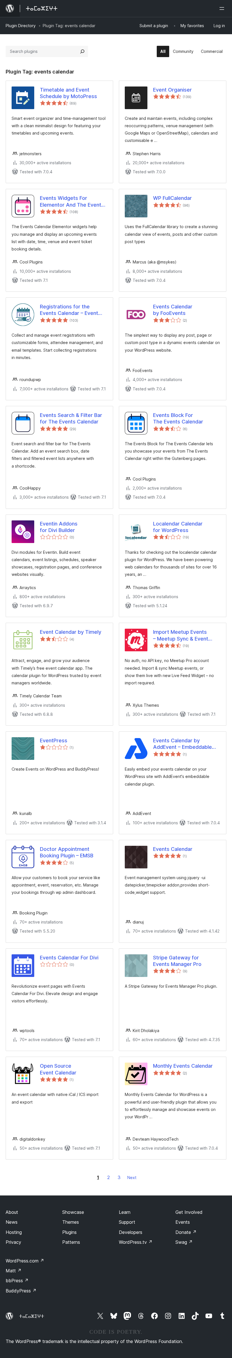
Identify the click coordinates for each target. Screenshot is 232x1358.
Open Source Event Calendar (58, 1069)
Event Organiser (172, 90)
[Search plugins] (82, 51)
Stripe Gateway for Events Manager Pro (177, 961)
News (12, 1222)
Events (182, 1222)
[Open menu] (223, 8)
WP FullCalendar (172, 198)
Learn (124, 1212)
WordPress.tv (135, 1242)
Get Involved (189, 1212)
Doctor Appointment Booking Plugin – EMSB (66, 852)
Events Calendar (172, 849)
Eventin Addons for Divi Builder (59, 527)
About (12, 1212)
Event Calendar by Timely (70, 632)
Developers (130, 1232)
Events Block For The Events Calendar (178, 418)
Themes (70, 1222)
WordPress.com (25, 1261)
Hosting (14, 1232)
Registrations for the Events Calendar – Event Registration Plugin (69, 310)
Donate (186, 1232)
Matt (14, 1270)
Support (127, 1222)
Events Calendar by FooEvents (172, 310)
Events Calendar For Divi (69, 958)
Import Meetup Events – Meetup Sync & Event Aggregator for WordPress (185, 635)
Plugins (69, 1232)
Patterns (71, 1242)
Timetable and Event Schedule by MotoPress (68, 93)
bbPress (17, 1280)
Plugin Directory (21, 25)
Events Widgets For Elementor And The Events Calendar (72, 201)
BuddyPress (21, 1291)
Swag (184, 1242)
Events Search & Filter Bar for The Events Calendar (71, 418)
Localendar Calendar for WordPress (178, 527)
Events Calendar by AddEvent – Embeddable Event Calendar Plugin (182, 744)
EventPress (53, 740)
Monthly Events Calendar (183, 1066)
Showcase (73, 1212)
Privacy (13, 1242)
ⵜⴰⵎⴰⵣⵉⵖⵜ (31, 1316)
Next (131, 1177)
